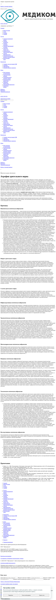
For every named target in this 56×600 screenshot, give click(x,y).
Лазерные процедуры (5, 83)
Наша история (6, 30)
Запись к (10, 581)
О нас (4, 31)
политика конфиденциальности (8, 563)
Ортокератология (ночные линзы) (7, 78)
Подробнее (10, 595)
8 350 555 (4, 23)
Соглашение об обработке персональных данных (12, 558)
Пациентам (3, 61)
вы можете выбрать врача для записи (9, 584)
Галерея (5, 34)
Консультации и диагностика (6, 73)
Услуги (2, 36)
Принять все (41, 595)
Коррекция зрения (5, 86)
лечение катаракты (5, 42)
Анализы (5, 65)
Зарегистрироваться (5, 598)
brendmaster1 (3, 572)
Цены (2, 70)
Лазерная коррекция (5, 91)
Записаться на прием (5, 98)
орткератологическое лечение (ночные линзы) (9, 56)
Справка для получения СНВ (10, 64)
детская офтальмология (6, 54)
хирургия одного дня (5, 49)
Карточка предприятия (6, 556)
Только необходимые (26, 595)
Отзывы (5, 33)
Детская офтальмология (8, 84)
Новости (3, 89)
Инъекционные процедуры (7, 80)
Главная (2, 28)
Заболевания (6, 66)
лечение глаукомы (5, 44)
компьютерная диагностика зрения (8, 51)
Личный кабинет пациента (9, 67)
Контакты (3, 90)
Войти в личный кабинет (6, 6)
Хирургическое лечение (6, 75)
